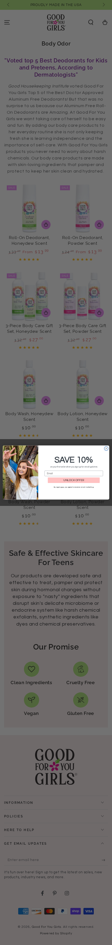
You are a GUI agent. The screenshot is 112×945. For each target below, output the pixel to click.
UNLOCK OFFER (73, 480)
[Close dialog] (106, 448)
